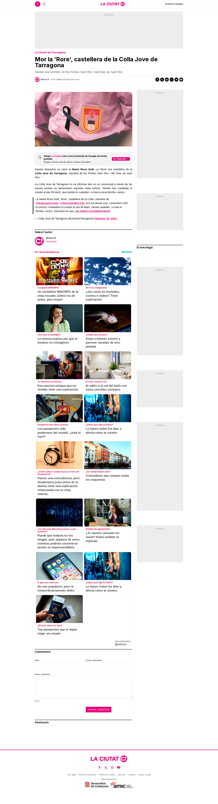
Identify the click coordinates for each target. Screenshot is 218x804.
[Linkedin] (167, 79)
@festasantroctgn (47, 203)
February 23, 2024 (105, 218)
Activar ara (119, 159)
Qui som (121, 775)
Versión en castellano (174, 4)
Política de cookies (107, 775)
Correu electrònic (94, 660)
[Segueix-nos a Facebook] (99, 767)
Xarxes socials (144, 775)
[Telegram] (176, 79)
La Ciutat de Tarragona (50, 52)
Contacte (132, 775)
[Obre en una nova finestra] (96, 785)
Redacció (44, 79)
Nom (37, 660)
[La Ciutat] (113, 4)
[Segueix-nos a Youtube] (118, 767)
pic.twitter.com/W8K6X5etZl (92, 211)
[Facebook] (157, 79)
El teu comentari (42, 674)
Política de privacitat (87, 775)
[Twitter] (162, 79)
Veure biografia (51, 241)
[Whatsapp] (172, 79)
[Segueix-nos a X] (106, 767)
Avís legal (71, 775)
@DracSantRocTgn (72, 203)
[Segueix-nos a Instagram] (112, 767)
